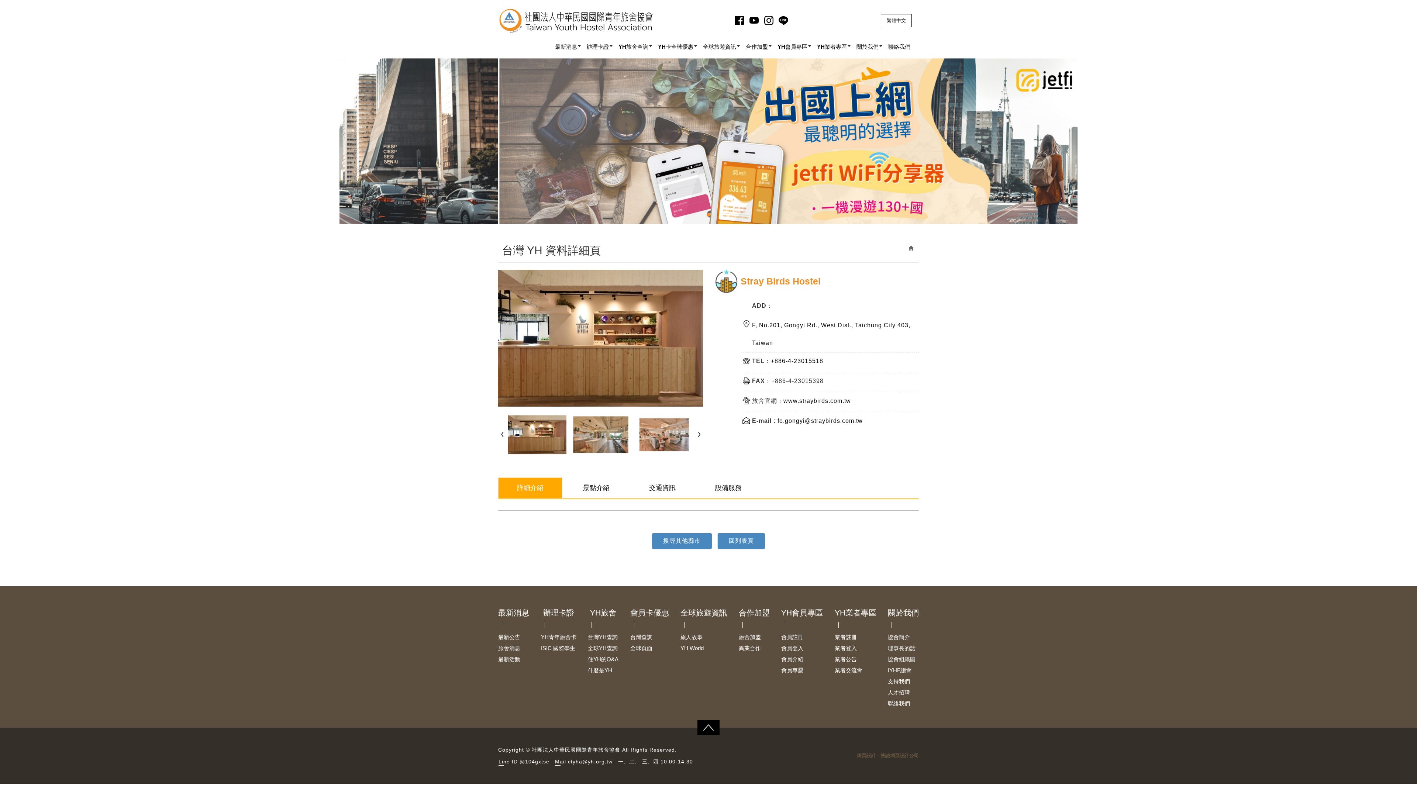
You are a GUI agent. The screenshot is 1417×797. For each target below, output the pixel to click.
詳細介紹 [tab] (530, 487)
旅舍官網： (767, 401)
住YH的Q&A (603, 659)
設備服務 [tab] (728, 487)
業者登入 (846, 648)
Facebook (740, 20)
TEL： (761, 361)
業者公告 (846, 659)
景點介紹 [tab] (596, 487)
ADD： (762, 306)
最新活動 (509, 659)
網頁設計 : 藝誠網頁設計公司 (888, 755)
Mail (560, 762)
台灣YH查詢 (603, 637)
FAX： (761, 381)
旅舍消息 (509, 648)
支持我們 (899, 681)
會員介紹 (792, 659)
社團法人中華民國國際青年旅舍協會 (576, 21)
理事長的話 (902, 648)
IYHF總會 (899, 670)
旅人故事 (691, 637)
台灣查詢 (641, 637)
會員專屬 (792, 670)
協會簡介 (899, 637)
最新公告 (509, 637)
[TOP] (708, 727)
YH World (692, 648)
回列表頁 (741, 541)
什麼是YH (600, 670)
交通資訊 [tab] (662, 487)
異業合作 (750, 648)
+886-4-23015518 (797, 361)
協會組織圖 (902, 659)
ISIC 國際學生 (558, 648)
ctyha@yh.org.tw (590, 762)
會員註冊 (792, 637)
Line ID (508, 762)
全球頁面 (641, 648)
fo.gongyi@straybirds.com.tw (820, 421)
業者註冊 (846, 637)
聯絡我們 (899, 703)
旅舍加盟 (750, 637)
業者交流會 (848, 670)
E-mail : (764, 421)
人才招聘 (899, 692)
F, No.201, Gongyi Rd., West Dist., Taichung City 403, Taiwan (831, 334)
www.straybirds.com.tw (817, 401)
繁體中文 (896, 20)
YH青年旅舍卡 (558, 637)
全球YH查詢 (603, 648)
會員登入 (792, 648)
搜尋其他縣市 (682, 541)
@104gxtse (534, 762)
